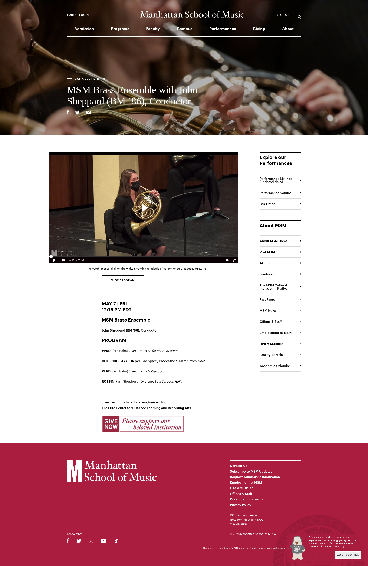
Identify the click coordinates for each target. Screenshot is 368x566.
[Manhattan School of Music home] (192, 14)
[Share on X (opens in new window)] (77, 113)
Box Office (267, 204)
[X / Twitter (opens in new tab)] (79, 542)
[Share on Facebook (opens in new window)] (68, 112)
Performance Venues (275, 193)
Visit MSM (267, 252)
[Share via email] (88, 113)
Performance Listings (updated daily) (276, 180)
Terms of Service (286, 548)
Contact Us (238, 465)
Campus (184, 29)
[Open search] (299, 15)
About (288, 29)
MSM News (268, 310)
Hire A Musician (271, 344)
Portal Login (78, 15)
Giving (259, 29)
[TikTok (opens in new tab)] (116, 542)
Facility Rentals (271, 355)
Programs (120, 29)
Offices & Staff (271, 321)
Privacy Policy (240, 505)
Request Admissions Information (255, 477)
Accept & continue (348, 555)
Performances (222, 29)
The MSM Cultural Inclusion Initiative (274, 286)
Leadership (268, 274)
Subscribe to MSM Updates (251, 471)
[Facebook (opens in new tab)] (68, 542)
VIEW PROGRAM (123, 280)
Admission (84, 29)
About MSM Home (274, 241)
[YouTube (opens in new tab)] (103, 542)
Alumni (265, 263)
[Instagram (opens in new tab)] (91, 542)
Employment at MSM (276, 332)
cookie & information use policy (326, 546)
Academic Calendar (275, 366)
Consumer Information (247, 499)
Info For (282, 15)
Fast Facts (267, 299)
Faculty (153, 29)
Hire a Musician (241, 488)
